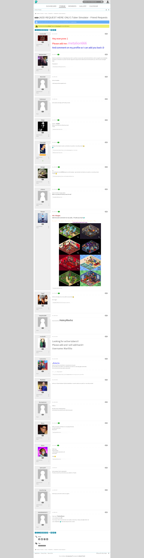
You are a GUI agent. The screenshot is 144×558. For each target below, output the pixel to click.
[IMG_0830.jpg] (69, 231)
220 (51, 30)
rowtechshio (69, 374)
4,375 (106, 402)
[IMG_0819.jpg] (90, 231)
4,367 (106, 166)
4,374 (106, 379)
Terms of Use (50, 553)
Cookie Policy (73, 22)
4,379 (106, 490)
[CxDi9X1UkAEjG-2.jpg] (90, 247)
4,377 (106, 445)
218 (47, 30)
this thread (58, 26)
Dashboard (51, 6)
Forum (62, 6)
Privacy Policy (43, 553)
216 (43, 30)
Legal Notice (37, 553)
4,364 (106, 99)
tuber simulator (42, 545)
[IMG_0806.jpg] (90, 278)
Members (72, 6)
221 (53, 30)
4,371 (106, 315)
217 (45, 30)
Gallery (82, 6)
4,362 (106, 54)
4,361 (106, 33)
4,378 (106, 467)
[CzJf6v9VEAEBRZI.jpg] (69, 278)
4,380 (106, 512)
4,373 (106, 358)
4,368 (106, 189)
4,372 (106, 336)
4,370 (106, 293)
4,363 (106, 76)
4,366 (106, 142)
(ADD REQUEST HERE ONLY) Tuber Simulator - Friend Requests (73, 17)
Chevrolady (69, 150)
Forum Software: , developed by (72, 556)
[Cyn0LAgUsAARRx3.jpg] (69, 262)
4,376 (106, 423)
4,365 (106, 120)
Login (107, 2)
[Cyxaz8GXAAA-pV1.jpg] (90, 262)
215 (41, 30)
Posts (37, 45)
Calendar (93, 6)
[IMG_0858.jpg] (69, 247)
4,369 (106, 211)
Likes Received (39, 44)
